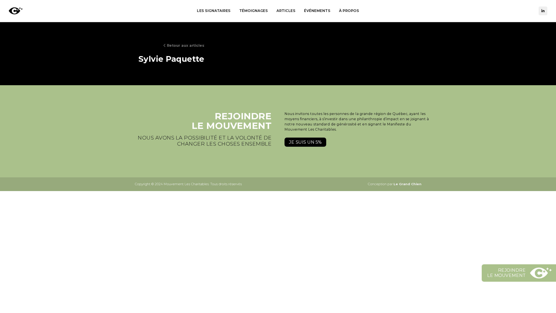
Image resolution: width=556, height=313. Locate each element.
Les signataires (214, 11)
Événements (317, 11)
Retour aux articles (185, 45)
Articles (285, 11)
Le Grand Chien (407, 184)
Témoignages (253, 11)
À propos (349, 11)
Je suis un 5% (305, 142)
